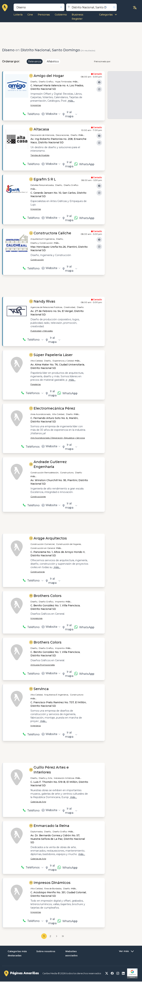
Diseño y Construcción (41, 243)
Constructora (76, 694)
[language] (135, 8)
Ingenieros (35, 725)
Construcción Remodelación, (44, 472)
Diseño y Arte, (46, 778)
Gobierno (61, 14)
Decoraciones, (62, 135)
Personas (44, 14)
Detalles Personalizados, (42, 185)
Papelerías (35, 384)
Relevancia (34, 61)
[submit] (112, 7)
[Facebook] (99, 82)
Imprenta (60, 601)
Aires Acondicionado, (40, 414)
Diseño (74, 135)
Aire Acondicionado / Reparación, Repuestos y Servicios (57, 437)
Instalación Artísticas (64, 778)
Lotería (18, 14)
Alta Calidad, (36, 360)
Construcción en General (42, 548)
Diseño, (34, 81)
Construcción (37, 259)
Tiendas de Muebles (39, 155)
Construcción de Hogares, (68, 544)
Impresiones (36, 618)
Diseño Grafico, (46, 81)
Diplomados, (36, 831)
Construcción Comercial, (42, 544)
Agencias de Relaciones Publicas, (46, 307)
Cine (30, 14)
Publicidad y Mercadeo (41, 330)
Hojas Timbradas (63, 81)
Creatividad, (70, 307)
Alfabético (53, 61)
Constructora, (67, 472)
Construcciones (38, 496)
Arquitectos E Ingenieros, (42, 239)
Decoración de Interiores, (42, 135)
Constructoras (37, 571)
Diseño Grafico (71, 185)
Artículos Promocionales (42, 664)
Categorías (106, 14)
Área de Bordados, (53, 888)
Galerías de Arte (38, 801)
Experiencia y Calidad (63, 360)
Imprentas (35, 105)
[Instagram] (99, 89)
